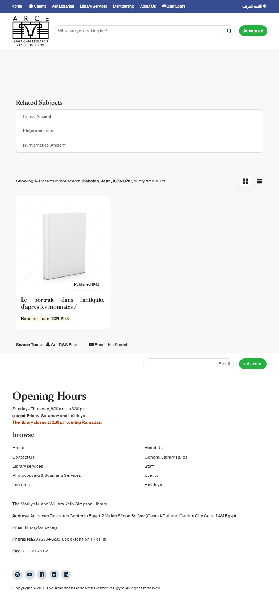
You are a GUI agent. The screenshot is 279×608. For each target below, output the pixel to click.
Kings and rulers (38, 130)
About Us (154, 447)
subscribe (253, 363)
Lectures (21, 484)
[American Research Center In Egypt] (30, 31)
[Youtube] (30, 575)
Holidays (153, 484)
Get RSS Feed (64, 344)
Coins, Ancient (37, 116)
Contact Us (23, 457)
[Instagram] (17, 575)
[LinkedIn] (66, 575)
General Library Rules (166, 457)
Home (18, 447)
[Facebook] (42, 575)
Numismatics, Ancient (44, 145)
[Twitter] (54, 575)
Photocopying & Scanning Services (46, 475)
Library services (27, 466)
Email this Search (111, 344)
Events (151, 475)
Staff (149, 466)
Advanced (253, 30)
